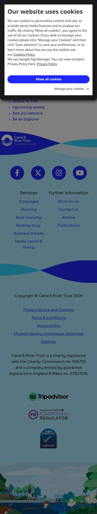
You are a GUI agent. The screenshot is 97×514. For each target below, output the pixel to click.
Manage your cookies (69, 89)
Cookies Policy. (24, 54)
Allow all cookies (48, 79)
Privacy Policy (47, 64)
